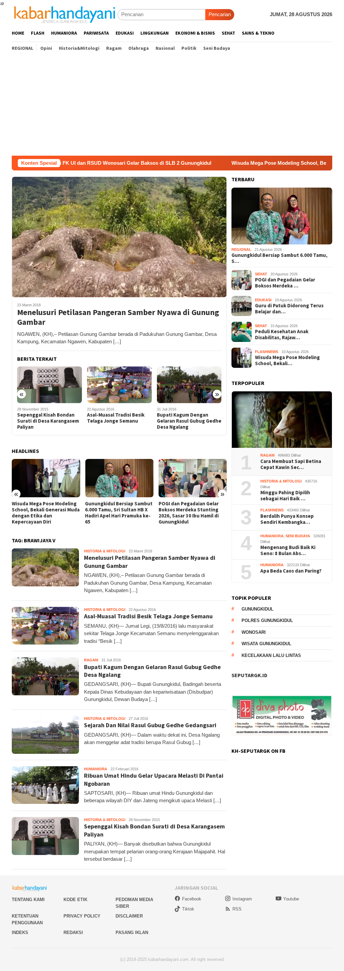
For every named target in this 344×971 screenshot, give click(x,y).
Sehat (261, 274)
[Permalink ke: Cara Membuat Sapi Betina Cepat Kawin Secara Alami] (281, 419)
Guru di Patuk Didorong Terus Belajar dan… (289, 309)
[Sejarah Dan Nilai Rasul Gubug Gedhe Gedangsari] (189, 384)
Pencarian (220, 14)
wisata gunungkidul (266, 643)
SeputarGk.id (249, 675)
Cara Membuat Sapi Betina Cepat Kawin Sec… (290, 464)
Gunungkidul (257, 609)
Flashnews (266, 352)
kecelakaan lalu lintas (271, 655)
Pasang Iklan (132, 932)
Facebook (191, 898)
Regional (241, 249)
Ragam (91, 660)
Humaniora (95, 769)
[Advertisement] (172, 105)
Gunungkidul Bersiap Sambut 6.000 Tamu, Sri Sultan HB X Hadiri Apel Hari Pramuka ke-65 (45, 513)
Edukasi (263, 300)
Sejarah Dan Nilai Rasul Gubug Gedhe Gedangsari (186, 418)
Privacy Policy (81, 916)
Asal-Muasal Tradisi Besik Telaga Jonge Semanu (46, 418)
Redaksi (73, 932)
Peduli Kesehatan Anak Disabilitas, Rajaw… (281, 334)
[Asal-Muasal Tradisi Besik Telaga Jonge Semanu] (49, 384)
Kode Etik (75, 899)
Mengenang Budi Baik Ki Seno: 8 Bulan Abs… (287, 550)
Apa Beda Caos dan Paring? (290, 571)
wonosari (254, 632)
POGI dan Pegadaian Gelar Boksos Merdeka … (285, 283)
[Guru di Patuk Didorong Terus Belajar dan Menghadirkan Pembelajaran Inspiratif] (193, 478)
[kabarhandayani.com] (65, 14)
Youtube (291, 898)
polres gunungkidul (267, 620)
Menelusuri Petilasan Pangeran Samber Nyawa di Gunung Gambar (118, 317)
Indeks (20, 932)
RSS (237, 908)
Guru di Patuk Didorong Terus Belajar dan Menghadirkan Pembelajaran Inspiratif (192, 513)
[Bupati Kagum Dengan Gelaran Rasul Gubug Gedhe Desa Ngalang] (119, 384)
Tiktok (188, 908)
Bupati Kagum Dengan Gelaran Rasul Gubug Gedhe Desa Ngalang (119, 421)
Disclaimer (129, 916)
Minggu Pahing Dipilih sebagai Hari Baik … (285, 496)
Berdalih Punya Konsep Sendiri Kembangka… (287, 519)
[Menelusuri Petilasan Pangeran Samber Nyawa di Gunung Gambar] (119, 237)
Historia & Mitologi (104, 551)
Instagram (242, 898)
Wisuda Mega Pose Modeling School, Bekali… (287, 360)
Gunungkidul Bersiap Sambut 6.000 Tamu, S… (279, 258)
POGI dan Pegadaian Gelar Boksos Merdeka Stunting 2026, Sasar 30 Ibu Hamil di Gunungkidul (115, 513)
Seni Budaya (298, 536)
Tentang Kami (28, 899)
